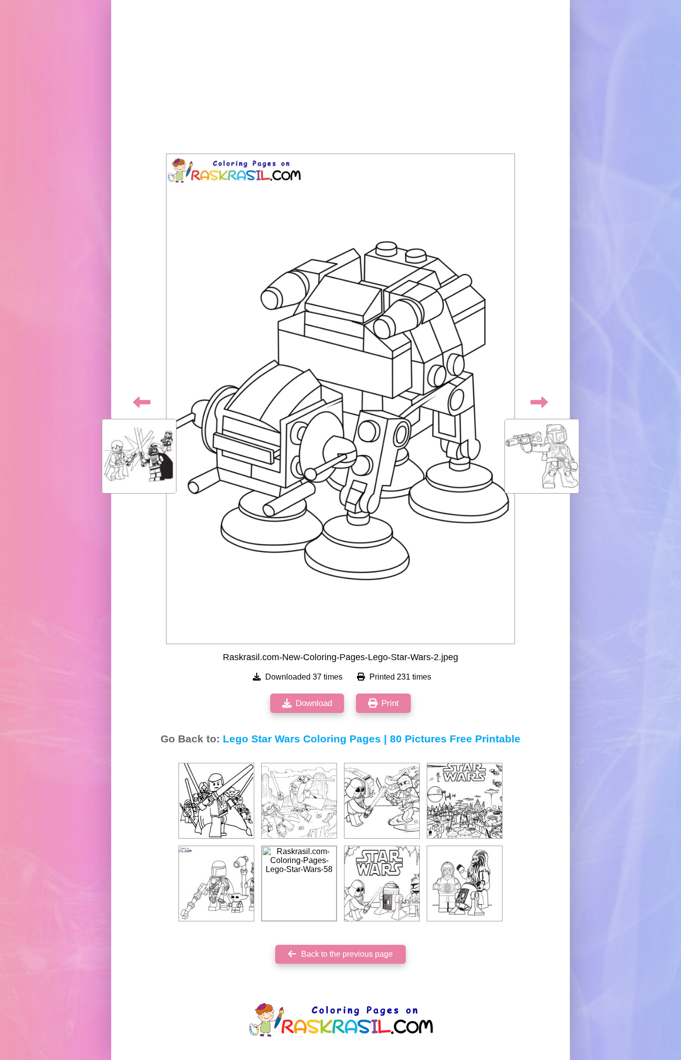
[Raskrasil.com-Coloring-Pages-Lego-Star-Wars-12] (216, 801)
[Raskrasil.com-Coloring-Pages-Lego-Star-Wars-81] (465, 883)
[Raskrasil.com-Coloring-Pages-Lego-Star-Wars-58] (299, 883)
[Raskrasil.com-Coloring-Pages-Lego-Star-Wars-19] (299, 801)
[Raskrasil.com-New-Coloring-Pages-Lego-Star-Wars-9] (216, 883)
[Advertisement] (340, 80)
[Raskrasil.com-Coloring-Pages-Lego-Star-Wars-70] (382, 801)
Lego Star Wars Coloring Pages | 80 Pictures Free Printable (371, 739)
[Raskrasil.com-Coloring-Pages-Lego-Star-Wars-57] (382, 883)
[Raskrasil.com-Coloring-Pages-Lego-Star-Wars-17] (465, 801)
